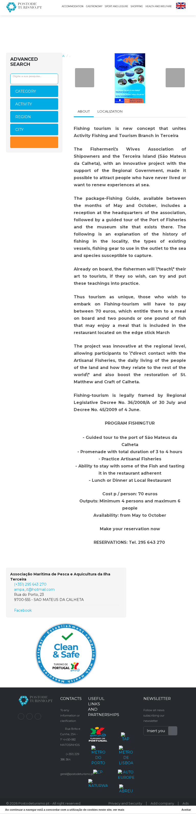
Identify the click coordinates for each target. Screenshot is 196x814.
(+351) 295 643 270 (30, 584)
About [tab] (84, 111)
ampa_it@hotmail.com (34, 589)
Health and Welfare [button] (158, 6)
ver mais (118, 809)
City (19, 129)
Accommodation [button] (72, 6)
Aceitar (186, 809)
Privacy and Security (125, 803)
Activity (23, 104)
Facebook (22, 610)
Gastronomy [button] (94, 6)
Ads (185, 803)
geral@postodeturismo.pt (77, 774)
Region (23, 117)
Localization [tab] (109, 111)
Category (25, 91)
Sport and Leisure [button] (116, 6)
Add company (162, 803)
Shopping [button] (137, 6)
